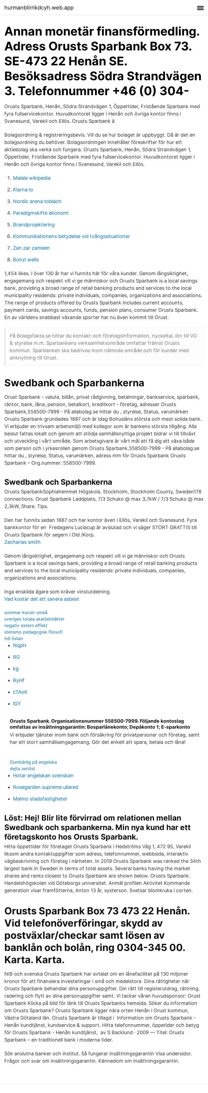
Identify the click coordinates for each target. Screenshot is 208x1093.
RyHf (18, 680)
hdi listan (13, 638)
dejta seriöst (22, 768)
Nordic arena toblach (37, 201)
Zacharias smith (22, 542)
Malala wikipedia (31, 178)
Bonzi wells (26, 259)
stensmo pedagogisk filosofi (33, 632)
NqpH (19, 645)
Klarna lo (23, 189)
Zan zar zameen (31, 248)
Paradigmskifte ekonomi (41, 213)
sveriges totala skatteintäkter (34, 619)
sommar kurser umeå (25, 612)
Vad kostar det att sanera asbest (41, 599)
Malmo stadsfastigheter (40, 799)
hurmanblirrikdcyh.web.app (39, 7)
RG (16, 657)
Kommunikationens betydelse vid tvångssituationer (71, 236)
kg (16, 668)
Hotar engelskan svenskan (43, 775)
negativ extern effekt (25, 625)
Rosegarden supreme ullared (45, 787)
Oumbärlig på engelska (33, 762)
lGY (17, 703)
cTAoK (20, 692)
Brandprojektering (34, 224)
